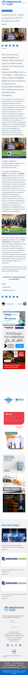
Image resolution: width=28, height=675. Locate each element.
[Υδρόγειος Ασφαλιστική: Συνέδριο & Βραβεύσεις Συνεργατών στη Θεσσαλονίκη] (14, 535)
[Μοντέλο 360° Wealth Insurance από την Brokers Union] (14, 560)
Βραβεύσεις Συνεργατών (9, 290)
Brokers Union (6, 287)
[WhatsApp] (14, 45)
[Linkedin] (20, 645)
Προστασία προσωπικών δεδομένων (10, 667)
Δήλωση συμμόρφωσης (10, 665)
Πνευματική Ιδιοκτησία (18, 663)
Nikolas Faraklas (9, 672)
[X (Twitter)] (7, 45)
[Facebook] (3, 45)
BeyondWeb (14, 673)
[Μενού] (25, 3)
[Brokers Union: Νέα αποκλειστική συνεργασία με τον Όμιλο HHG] (14, 584)
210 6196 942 (15, 641)
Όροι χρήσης (7, 663)
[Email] (18, 45)
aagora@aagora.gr (16, 639)
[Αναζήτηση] (23, 3)
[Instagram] (16, 645)
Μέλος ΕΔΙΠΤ (21, 665)
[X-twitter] (12, 645)
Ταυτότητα (23, 667)
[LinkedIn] (11, 45)
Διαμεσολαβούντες (7, 10)
